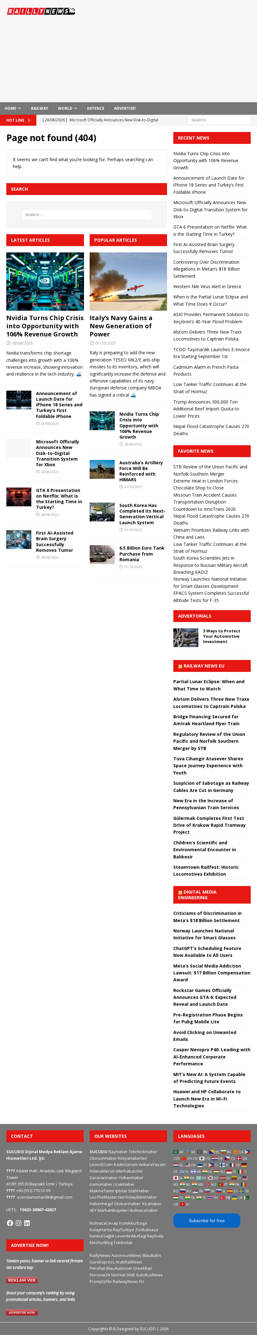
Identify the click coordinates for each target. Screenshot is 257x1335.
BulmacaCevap (104, 1223)
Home (10, 108)
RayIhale (155, 1236)
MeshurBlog (101, 1242)
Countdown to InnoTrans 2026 (204, 509)
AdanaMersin (102, 1171)
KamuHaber (101, 1184)
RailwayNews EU (128, 1281)
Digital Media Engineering (197, 894)
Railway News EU (204, 666)
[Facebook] (10, 1223)
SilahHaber (138, 1191)
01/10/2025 (105, 343)
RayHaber (118, 1151)
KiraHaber (152, 1203)
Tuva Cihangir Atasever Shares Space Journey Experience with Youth (208, 766)
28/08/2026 (22, 343)
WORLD (65, 108)
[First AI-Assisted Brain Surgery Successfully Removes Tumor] (18, 539)
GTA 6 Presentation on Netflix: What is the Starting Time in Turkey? (59, 498)
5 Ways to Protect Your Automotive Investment (221, 636)
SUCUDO (99, 1151)
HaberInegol (101, 1203)
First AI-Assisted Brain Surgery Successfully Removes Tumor (54, 541)
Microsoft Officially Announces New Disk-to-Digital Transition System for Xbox (57, 453)
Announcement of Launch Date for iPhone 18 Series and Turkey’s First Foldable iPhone (59, 404)
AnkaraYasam (152, 1164)
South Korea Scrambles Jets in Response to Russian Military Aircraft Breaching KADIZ (210, 565)
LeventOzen (101, 1164)
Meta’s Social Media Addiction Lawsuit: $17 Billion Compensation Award (211, 973)
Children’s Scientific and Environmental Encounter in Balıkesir (204, 850)
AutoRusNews (149, 1275)
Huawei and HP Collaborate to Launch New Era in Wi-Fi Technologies (207, 1099)
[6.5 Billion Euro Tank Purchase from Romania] (102, 554)
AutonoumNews (126, 1255)
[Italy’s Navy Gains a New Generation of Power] (128, 281)
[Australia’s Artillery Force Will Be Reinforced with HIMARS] (102, 469)
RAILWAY (39, 108)
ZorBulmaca (146, 1229)
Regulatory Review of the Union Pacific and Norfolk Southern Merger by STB (209, 741)
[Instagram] (18, 1223)
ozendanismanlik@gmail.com (44, 1197)
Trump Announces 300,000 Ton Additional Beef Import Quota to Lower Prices (206, 409)
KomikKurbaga (133, 1223)
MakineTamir (102, 1191)
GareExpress (102, 1262)
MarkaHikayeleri (113, 1210)
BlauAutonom (119, 1268)
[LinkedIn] (27, 1223)
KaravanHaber (104, 1177)
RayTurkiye (123, 1229)
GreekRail (142, 1268)
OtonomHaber (103, 1158)
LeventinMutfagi (130, 1236)
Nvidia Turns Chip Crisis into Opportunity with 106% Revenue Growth (45, 326)
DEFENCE (95, 108)
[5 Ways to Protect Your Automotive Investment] (185, 637)
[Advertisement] (175, 50)
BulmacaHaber (144, 1210)
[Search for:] (219, 120)
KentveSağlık (102, 1236)
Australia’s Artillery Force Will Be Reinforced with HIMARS (141, 471)
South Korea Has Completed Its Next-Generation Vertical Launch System (142, 513)
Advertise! (125, 108)
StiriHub (118, 1275)
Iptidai (121, 1191)
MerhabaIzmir (129, 1171)
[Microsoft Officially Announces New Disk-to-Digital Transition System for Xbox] (18, 448)
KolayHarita (101, 1229)
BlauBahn (152, 1255)
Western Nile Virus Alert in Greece (207, 286)
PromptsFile (101, 1281)
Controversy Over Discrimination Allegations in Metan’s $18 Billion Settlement (206, 269)
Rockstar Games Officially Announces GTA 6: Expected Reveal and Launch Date (204, 997)
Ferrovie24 (100, 1275)
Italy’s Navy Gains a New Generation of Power (121, 326)
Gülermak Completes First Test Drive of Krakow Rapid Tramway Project (209, 825)
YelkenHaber (131, 1177)
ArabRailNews (129, 1262)
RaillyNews (100, 1255)
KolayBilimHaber (141, 1197)
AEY (93, 1210)
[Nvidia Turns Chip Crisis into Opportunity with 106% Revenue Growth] (45, 281)
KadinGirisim (126, 1164)
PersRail (97, 1268)
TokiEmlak (123, 1242)
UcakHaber (124, 1184)
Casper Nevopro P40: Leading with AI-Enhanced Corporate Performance (211, 1057)
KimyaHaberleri (132, 1158)
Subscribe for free (207, 1220)
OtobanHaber (127, 1203)
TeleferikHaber (142, 1151)
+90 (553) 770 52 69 (33, 1190)
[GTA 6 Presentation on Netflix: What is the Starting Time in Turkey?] (18, 497)
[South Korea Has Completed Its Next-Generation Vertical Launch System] (102, 512)
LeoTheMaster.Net (107, 1197)
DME (131, 1275)
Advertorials (194, 616)
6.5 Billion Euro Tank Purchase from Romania (142, 553)
